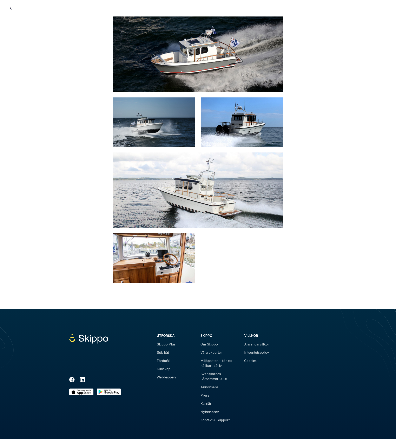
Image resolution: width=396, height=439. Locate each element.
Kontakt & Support (215, 420)
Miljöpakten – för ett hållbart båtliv (216, 363)
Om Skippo (209, 344)
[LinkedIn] (82, 380)
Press (204, 395)
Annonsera (209, 387)
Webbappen (166, 377)
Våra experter (211, 352)
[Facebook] (72, 380)
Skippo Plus (166, 344)
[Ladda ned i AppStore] (81, 392)
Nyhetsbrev (209, 412)
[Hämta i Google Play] (109, 392)
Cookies (250, 361)
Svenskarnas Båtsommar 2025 (213, 376)
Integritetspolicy (256, 352)
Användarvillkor (256, 344)
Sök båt (163, 352)
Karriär (205, 404)
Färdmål (163, 361)
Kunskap (163, 369)
